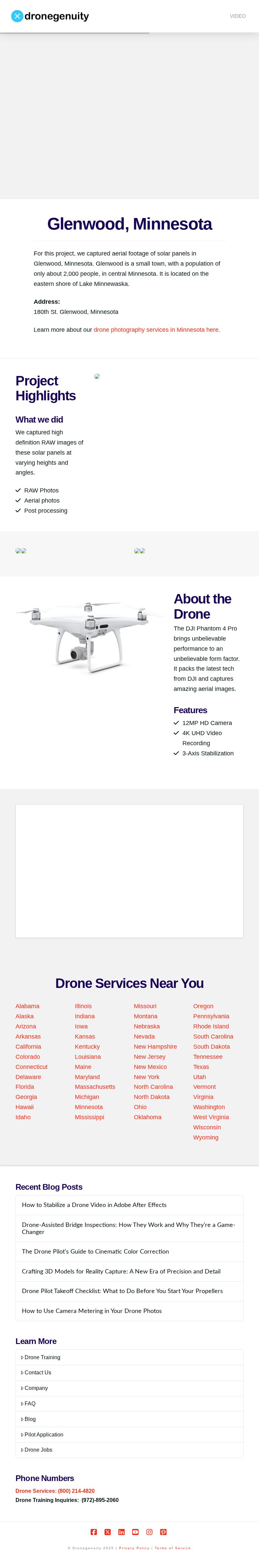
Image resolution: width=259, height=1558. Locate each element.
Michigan (87, 1097)
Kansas (85, 1036)
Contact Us (38, 1372)
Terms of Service (173, 1548)
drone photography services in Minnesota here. (157, 329)
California (28, 1046)
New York (147, 1077)
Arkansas (28, 1036)
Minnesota (89, 1107)
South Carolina (213, 1036)
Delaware (28, 1077)
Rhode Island (211, 1026)
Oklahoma (148, 1117)
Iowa (81, 1026)
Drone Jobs (38, 1450)
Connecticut (32, 1067)
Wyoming (206, 1137)
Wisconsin (207, 1127)
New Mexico (150, 1067)
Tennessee (208, 1056)
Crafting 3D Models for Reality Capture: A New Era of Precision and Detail (121, 1271)
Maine (83, 1067)
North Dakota (152, 1097)
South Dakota (211, 1046)
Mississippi (89, 1117)
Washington (209, 1107)
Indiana (85, 1016)
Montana (145, 1016)
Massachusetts (95, 1086)
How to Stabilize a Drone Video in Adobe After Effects (94, 1205)
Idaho (23, 1117)
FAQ (30, 1403)
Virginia (203, 1097)
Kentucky (87, 1046)
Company (36, 1388)
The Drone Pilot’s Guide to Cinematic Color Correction (95, 1252)
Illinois (83, 1006)
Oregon (203, 1006)
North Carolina (153, 1086)
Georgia (26, 1097)
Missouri (145, 1006)
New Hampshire (155, 1046)
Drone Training (42, 1357)
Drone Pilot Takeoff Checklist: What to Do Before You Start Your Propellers (122, 1291)
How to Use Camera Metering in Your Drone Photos (92, 1311)
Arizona (26, 1026)
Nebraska (147, 1026)
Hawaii (25, 1107)
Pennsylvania (211, 1016)
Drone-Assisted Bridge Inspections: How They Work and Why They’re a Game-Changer (128, 1228)
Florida (25, 1086)
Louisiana (88, 1056)
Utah (199, 1077)
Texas (201, 1067)
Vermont (204, 1086)
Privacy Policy (134, 1548)
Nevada (144, 1036)
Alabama (27, 1006)
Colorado (28, 1056)
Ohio (140, 1107)
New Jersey (150, 1056)
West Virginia (211, 1117)
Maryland (87, 1077)
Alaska (25, 1016)
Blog (30, 1419)
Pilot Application (44, 1435)
